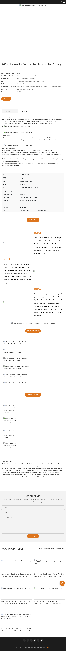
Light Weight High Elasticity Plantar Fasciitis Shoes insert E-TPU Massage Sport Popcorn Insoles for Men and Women (49, 575)
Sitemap (49, 647)
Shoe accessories (49, 548)
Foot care (39, 548)
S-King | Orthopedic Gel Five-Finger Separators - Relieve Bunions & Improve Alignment (47, 602)
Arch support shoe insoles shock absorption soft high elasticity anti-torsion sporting (16, 575)
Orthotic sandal (60, 548)
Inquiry (6, 98)
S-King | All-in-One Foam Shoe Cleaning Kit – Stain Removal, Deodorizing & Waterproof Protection (16, 602)
